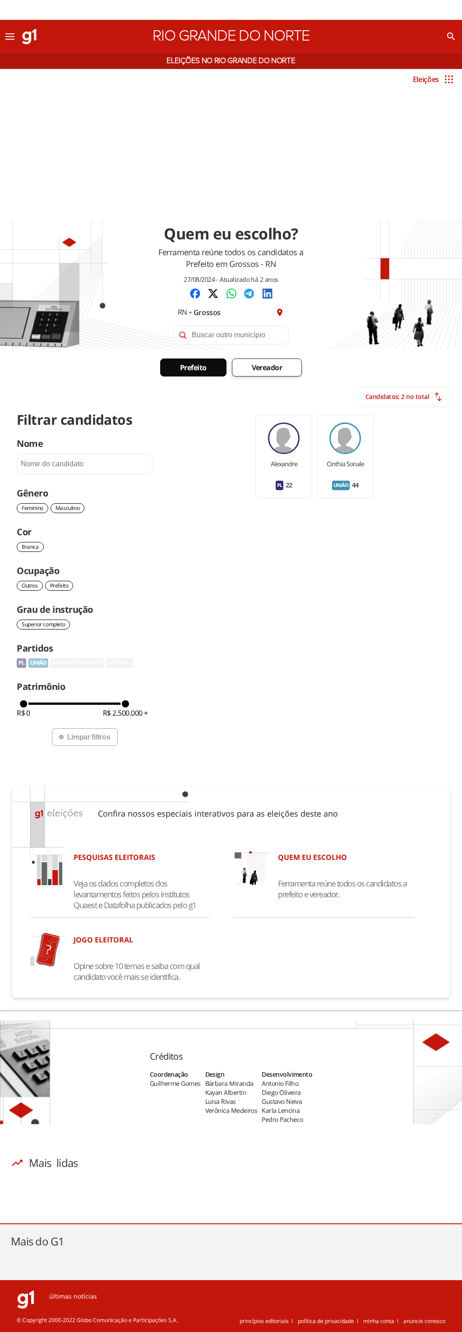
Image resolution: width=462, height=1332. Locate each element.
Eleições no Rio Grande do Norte (230, 60)
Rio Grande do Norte (231, 36)
